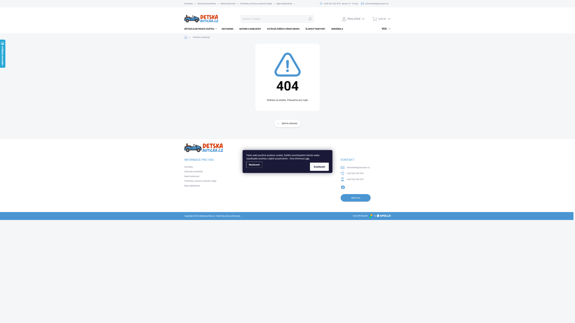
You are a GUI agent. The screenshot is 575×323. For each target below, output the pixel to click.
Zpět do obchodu (289, 123)
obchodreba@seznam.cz (358, 167)
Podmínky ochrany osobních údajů (256, 3)
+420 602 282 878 (355, 173)
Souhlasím (319, 166)
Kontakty (188, 3)
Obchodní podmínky (206, 3)
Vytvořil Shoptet (360, 216)
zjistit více (355, 198)
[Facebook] (343, 187)
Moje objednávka (284, 3)
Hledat (310, 19)
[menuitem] (201, 28)
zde (307, 158)
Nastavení (254, 164)
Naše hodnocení (227, 3)
